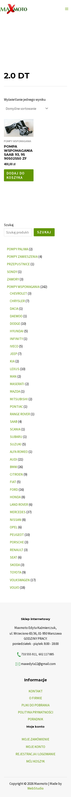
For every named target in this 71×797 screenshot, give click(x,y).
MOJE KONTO (35, 747)
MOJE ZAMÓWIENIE (35, 739)
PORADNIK (35, 719)
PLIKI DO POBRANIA (35, 705)
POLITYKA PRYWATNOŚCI (35, 712)
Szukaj (9, 225)
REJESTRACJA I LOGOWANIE (35, 754)
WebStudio (35, 788)
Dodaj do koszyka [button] (16, 175)
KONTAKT (36, 691)
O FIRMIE (35, 698)
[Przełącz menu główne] (66, 9)
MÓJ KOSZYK (35, 761)
